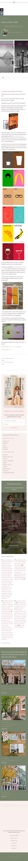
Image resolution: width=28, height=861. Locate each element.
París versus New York (18, 136)
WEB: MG (14, 859)
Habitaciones (7, 464)
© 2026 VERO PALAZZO (14, 856)
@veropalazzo (5, 643)
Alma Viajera (8, 26)
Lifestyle (7, 26)
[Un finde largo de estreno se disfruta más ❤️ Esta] (14, 824)
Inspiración (6, 468)
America (15, 26)
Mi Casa (5, 454)
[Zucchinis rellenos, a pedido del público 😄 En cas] (14, 813)
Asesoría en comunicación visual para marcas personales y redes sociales (14, 501)
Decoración (14, 840)
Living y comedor (8, 460)
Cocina (5, 458)
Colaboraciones (13, 835)
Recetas (5, 470)
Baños (5, 462)
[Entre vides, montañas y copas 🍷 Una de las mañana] (4, 824)
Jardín (5, 466)
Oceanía (5, 449)
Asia (4, 445)
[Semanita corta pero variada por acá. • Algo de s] (4, 818)
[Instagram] (1, 10)
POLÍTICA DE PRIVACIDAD (14, 854)
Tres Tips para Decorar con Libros (10, 760)
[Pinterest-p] (1, 13)
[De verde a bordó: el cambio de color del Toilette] (4, 813)
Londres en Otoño (6, 794)
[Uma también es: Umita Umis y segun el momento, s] (14, 818)
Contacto (14, 848)
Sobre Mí (14, 845)
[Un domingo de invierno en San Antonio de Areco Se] (23, 813)
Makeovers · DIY (8, 456)
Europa (21, 26)
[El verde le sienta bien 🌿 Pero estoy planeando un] (23, 818)
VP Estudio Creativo (14, 542)
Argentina (6, 441)
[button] (14, 2)
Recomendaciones (16, 26)
